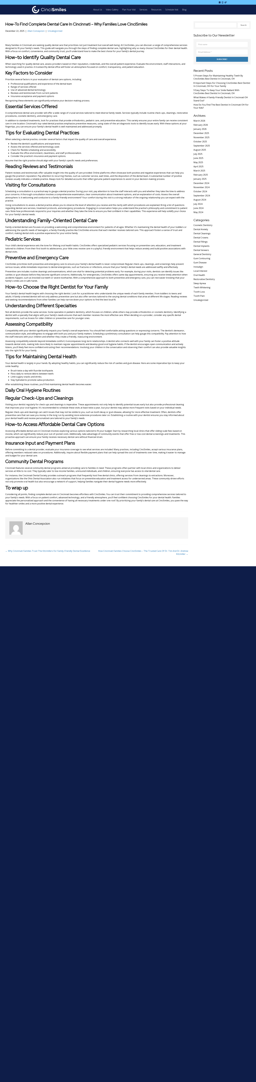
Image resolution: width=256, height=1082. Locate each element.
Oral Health (199, 275)
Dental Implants (201, 246)
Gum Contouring (201, 258)
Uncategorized (55, 30)
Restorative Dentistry (204, 279)
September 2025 (201, 145)
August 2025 (199, 149)
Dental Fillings (200, 241)
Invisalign (198, 266)
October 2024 (200, 191)
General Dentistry (202, 254)
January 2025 (200, 178)
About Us (97, 9)
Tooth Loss (199, 291)
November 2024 (201, 187)
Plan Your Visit (129, 9)
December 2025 (201, 133)
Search (244, 25)
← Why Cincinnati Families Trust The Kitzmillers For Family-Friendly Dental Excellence (47, 550)
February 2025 (200, 174)
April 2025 (198, 166)
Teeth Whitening (201, 287)
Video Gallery (112, 9)
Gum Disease (200, 262)
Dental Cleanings (202, 233)
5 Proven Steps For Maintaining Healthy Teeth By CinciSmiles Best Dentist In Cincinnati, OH (218, 77)
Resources (156, 9)
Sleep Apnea (199, 283)
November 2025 (201, 137)
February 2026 (200, 124)
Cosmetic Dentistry (202, 225)
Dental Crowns (200, 237)
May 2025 (198, 162)
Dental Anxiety (200, 229)
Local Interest (200, 270)
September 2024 (201, 195)
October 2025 (200, 141)
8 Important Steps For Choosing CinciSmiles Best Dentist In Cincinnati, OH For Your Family (221, 85)
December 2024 (201, 183)
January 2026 (200, 129)
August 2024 (199, 199)
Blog (184, 9)
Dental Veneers (201, 250)
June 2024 (198, 208)
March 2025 (199, 170)
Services (143, 9)
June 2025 (198, 158)
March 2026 (199, 120)
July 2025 (197, 153)
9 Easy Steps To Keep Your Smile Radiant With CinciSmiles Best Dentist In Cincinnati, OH (216, 92)
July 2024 (197, 203)
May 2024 (198, 212)
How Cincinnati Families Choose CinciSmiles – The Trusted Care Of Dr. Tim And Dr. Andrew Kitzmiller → (143, 552)
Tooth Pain (199, 295)
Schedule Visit (171, 9)
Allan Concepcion (36, 30)
